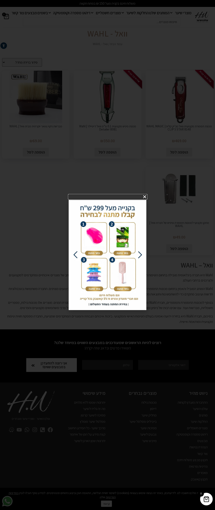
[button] (108, 197)
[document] (107, 255)
